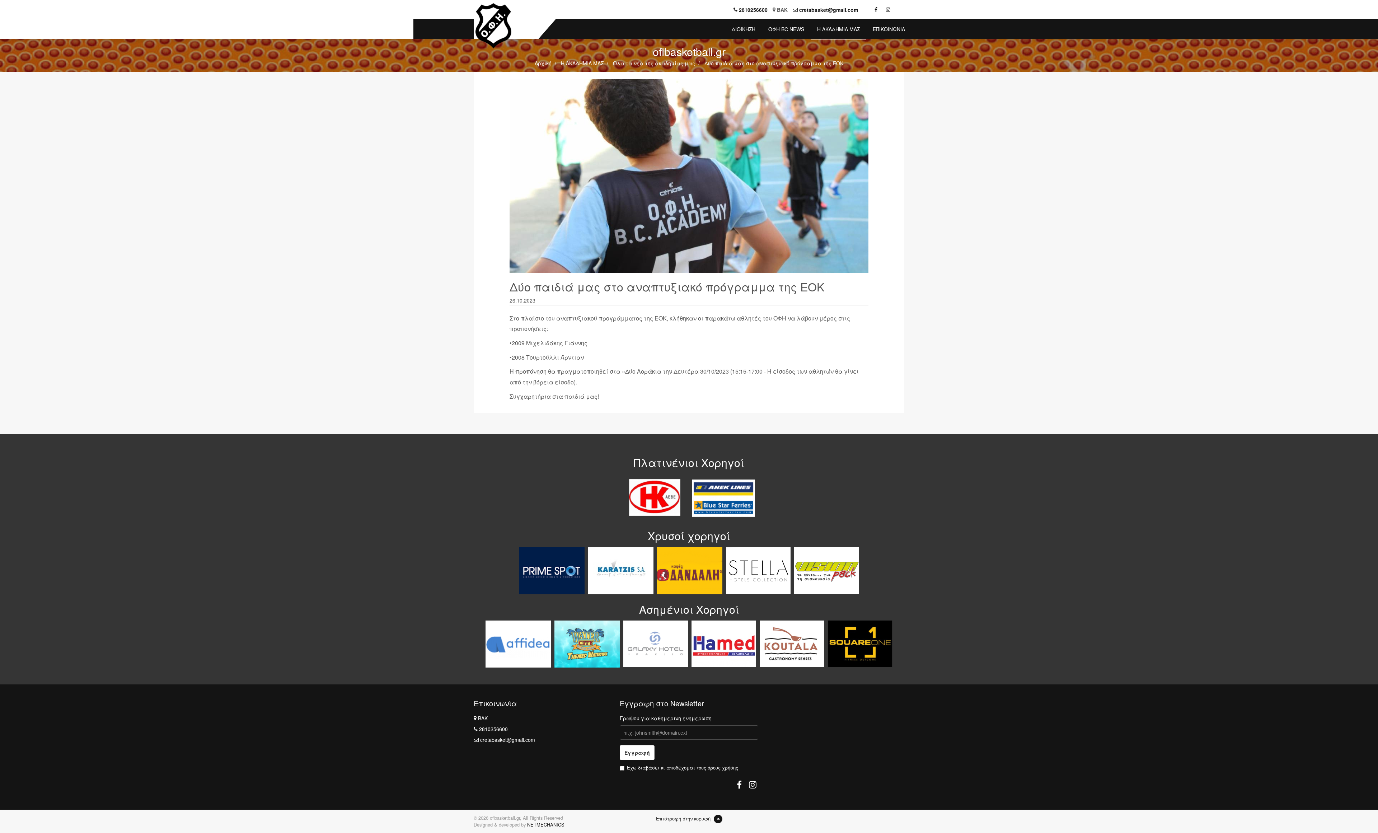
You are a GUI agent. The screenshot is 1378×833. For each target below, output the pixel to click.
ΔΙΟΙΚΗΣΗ (743, 29)
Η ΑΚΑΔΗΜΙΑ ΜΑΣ (838, 29)
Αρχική (543, 63)
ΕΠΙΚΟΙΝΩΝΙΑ (889, 29)
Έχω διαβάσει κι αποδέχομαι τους (682, 767)
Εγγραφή (637, 752)
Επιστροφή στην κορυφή (684, 818)
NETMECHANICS (545, 824)
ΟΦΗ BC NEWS (786, 29)
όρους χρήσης (723, 767)
